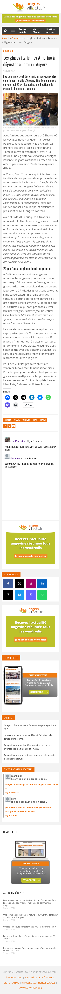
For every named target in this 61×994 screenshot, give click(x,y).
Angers (17, 419)
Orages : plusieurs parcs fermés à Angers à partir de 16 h (29, 926)
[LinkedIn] (42, 583)
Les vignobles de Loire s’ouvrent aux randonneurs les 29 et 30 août (30, 937)
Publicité (29, 977)
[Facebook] (8, 583)
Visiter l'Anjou (11, 982)
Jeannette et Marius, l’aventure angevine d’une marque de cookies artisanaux (29, 949)
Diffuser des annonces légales (38, 982)
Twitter (9, 426)
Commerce (17, 38)
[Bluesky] (19, 595)
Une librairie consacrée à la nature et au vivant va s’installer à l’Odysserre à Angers (30, 916)
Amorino (8, 419)
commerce (26, 419)
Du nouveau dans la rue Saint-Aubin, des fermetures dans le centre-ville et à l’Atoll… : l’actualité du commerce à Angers (29, 903)
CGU (20, 977)
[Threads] (8, 595)
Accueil (5, 38)
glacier (43, 419)
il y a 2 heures (12, 792)
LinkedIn (13, 426)
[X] (19, 583)
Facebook (5, 426)
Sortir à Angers (45, 977)
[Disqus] (30, 476)
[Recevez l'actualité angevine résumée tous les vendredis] (30, 18)
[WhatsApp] (42, 595)
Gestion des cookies (30, 988)
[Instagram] (31, 583)
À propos (11, 977)
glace (35, 419)
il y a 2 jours (11, 815)
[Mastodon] (31, 595)
